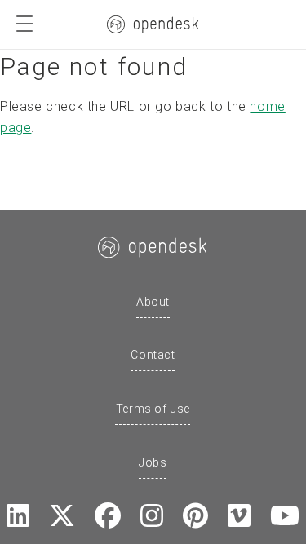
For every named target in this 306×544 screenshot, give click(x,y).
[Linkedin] (18, 516)
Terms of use (153, 408)
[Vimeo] (239, 516)
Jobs (152, 462)
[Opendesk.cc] (153, 24)
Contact (153, 354)
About (153, 301)
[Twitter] (62, 516)
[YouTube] (284, 516)
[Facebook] (108, 516)
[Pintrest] (195, 516)
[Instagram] (151, 516)
